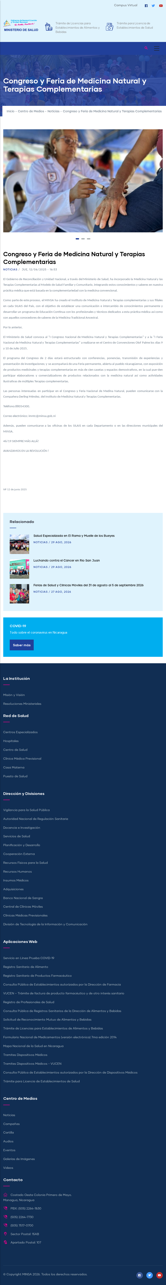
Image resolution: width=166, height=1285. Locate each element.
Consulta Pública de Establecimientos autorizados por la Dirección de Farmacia (62, 984)
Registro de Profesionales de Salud (28, 1002)
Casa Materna (13, 767)
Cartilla (8, 1132)
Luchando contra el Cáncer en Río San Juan (67, 560)
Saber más (21, 645)
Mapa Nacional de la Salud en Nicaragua (33, 1046)
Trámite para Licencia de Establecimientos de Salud (41, 1081)
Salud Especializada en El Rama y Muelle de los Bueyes (74, 535)
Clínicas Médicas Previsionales (25, 915)
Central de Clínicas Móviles (23, 906)
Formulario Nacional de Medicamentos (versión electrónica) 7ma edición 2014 (60, 1037)
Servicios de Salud (16, 836)
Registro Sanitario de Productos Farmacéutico (37, 975)
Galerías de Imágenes (19, 1159)
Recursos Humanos (17, 871)
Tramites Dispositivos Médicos (25, 1055)
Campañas (11, 1124)
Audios (8, 1141)
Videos (8, 1167)
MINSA (27, 1274)
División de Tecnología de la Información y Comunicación (45, 924)
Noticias (53, 111)
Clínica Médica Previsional (22, 758)
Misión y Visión (14, 695)
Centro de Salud (15, 749)
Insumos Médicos (16, 880)
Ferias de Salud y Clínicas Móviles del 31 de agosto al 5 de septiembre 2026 (89, 585)
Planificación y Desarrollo (21, 845)
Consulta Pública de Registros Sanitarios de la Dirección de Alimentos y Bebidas (62, 1011)
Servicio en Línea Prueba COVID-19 (28, 958)
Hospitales (11, 741)
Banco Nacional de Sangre (23, 898)
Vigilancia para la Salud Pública (26, 810)
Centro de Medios (31, 111)
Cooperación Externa (19, 854)
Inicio (10, 111)
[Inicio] (20, 25)
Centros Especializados (20, 732)
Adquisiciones (13, 889)
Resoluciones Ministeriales (22, 703)
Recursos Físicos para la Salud (25, 862)
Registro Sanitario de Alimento (25, 967)
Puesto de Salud (15, 776)
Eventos (9, 1150)
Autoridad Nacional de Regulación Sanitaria (35, 819)
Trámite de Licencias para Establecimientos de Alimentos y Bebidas (78, 28)
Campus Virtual (125, 5)
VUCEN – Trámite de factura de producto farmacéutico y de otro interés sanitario (63, 993)
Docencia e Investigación (21, 827)
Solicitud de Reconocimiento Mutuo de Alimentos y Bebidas (47, 1019)
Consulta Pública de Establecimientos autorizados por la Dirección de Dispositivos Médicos (70, 1072)
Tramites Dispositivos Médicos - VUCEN (32, 1063)
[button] (77, 238)
